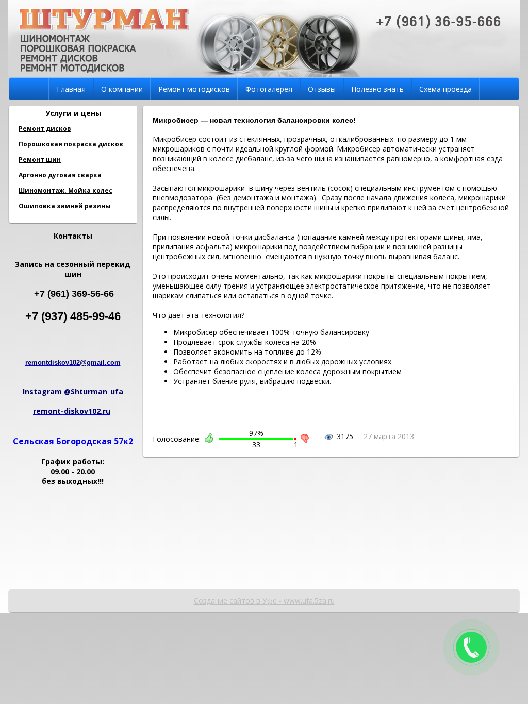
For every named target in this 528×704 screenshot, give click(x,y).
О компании (122, 89)
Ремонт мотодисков (194, 89)
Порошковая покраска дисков (71, 144)
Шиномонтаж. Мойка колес (65, 190)
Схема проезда (445, 89)
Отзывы (322, 89)
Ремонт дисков (45, 128)
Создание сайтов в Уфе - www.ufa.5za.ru (264, 601)
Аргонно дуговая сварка (60, 175)
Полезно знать (377, 89)
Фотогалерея (268, 89)
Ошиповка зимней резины (64, 206)
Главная (71, 89)
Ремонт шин (40, 159)
